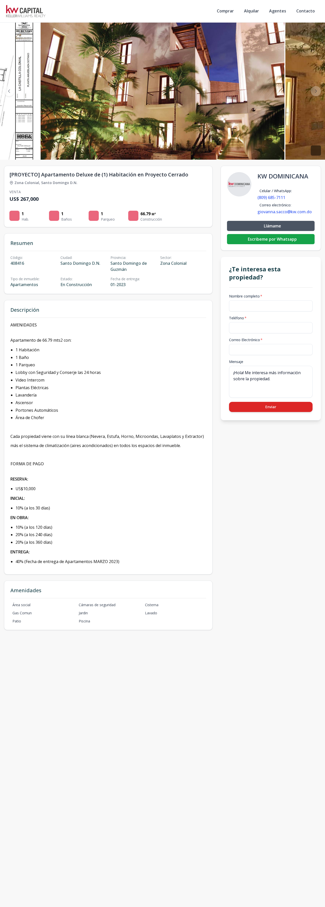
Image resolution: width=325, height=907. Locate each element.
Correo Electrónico (246, 339)
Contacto (305, 11)
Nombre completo (245, 296)
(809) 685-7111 (271, 197)
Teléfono (238, 318)
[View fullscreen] (316, 150)
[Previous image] (9, 91)
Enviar (270, 406)
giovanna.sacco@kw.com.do (284, 212)
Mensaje (236, 361)
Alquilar (251, 11)
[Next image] (316, 91)
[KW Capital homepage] (25, 11)
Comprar (225, 11)
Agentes (277, 11)
